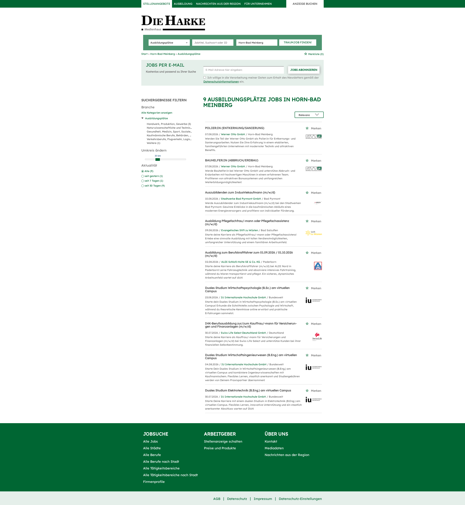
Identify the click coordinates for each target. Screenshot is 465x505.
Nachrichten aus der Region (218, 3)
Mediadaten (274, 448)
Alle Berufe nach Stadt (161, 461)
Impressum (263, 499)
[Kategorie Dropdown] (186, 42)
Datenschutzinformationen (221, 81)
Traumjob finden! (298, 42)
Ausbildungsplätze (156, 118)
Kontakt (271, 441)
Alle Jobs (150, 441)
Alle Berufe (152, 455)
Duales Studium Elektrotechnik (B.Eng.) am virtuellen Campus (248, 390)
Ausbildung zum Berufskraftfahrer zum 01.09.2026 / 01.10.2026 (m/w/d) (249, 254)
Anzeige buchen (305, 3)
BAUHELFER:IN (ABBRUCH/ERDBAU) (231, 160)
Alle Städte (152, 448)
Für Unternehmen (258, 3)
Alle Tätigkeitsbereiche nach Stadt (170, 475)
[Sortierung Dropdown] (318, 115)
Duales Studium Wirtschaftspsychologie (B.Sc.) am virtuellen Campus (247, 289)
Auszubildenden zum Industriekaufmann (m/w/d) (240, 192)
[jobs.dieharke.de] (177, 22)
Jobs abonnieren (303, 69)
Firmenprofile (154, 482)
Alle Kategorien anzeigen (156, 112)
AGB (216, 499)
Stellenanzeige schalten (223, 441)
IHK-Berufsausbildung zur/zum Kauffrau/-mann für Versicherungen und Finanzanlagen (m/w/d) (251, 325)
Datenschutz (237, 499)
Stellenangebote (156, 3)
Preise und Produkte (220, 448)
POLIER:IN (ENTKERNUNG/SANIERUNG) (234, 128)
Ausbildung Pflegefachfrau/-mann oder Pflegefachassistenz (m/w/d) (247, 222)
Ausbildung (183, 3)
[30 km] (157, 159)
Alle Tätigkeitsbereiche (161, 468)
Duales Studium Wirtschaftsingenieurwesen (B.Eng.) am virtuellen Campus (251, 356)
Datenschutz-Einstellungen (300, 499)
